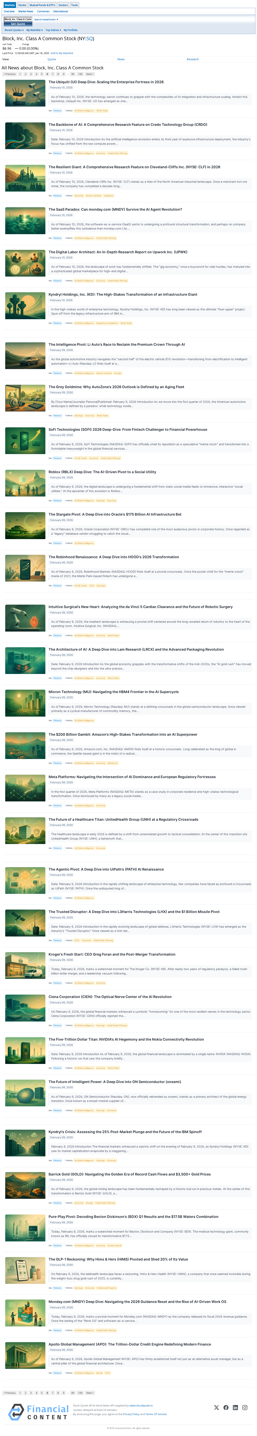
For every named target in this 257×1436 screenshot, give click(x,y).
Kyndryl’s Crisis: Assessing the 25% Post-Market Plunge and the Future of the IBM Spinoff (125, 1132)
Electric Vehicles (93, 196)
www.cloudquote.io (141, 1405)
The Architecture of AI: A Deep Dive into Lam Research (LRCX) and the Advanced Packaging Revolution (136, 649)
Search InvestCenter (45, 19)
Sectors (63, 5)
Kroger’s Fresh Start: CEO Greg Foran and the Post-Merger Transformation (112, 954)
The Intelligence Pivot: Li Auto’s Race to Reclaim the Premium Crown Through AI (117, 344)
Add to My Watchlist (62, 53)
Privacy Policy (131, 1414)
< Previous (9, 74)
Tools (74, 5)
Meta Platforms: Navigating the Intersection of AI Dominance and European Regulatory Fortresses (132, 777)
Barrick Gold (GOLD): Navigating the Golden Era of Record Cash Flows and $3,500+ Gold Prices (130, 1174)
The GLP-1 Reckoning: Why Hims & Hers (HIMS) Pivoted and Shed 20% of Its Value (118, 1259)
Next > (90, 74)
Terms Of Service (156, 1414)
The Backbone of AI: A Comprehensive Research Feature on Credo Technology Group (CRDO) (128, 124)
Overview (9, 11)
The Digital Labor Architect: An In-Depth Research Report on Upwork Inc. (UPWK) (118, 252)
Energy (117, 373)
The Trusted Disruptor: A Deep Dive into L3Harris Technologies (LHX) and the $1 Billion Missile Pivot (134, 912)
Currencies (43, 11)
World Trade (102, 111)
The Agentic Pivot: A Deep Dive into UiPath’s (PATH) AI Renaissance (106, 869)
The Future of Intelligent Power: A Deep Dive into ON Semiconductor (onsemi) (115, 1082)
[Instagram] (245, 1412)
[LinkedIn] (235, 1412)
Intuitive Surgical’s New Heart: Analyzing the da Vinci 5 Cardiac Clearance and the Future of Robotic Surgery (141, 607)
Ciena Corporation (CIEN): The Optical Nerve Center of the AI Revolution (110, 997)
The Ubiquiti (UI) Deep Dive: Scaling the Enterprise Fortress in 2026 (106, 82)
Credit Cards (81, 458)
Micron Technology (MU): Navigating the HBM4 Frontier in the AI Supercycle (114, 692)
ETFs (92, 586)
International (60, 11)
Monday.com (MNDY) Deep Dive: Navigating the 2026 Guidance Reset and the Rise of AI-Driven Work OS (137, 1302)
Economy (101, 153)
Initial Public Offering (117, 153)
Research (193, 59)
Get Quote (18, 24)
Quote (52, 59)
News (121, 59)
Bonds (99, 1373)
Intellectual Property (106, 1288)
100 (80, 74)
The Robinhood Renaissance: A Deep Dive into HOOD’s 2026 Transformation (114, 557)
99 (72, 74)
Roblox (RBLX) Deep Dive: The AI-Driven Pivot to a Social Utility (102, 472)
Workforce (112, 763)
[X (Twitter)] (216, 1412)
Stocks (22, 5)
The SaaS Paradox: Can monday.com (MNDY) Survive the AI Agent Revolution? (115, 209)
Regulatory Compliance (107, 323)
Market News (25, 11)
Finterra (57, 111)
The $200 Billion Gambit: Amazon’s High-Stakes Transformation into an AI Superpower (123, 734)
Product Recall (114, 1245)
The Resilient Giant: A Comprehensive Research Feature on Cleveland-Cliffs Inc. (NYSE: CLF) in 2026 (134, 167)
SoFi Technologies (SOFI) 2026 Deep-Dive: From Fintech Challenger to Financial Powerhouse (128, 429)
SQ (90, 38)
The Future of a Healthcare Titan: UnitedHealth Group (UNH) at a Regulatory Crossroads (123, 819)
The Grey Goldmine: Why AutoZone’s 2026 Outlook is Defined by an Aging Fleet (116, 387)
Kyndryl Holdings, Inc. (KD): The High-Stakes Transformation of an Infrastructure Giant (123, 294)
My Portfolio (71, 30)
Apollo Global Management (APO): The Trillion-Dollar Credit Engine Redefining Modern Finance (130, 1344)
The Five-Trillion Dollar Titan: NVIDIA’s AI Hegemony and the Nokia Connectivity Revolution (126, 1039)
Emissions (108, 196)
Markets (10, 5)
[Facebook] (226, 1412)
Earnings (79, 415)
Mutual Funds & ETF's (42, 5)
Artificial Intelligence (84, 111)
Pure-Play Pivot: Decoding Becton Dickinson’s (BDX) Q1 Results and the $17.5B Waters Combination (133, 1216)
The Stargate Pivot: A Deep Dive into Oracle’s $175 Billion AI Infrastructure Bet (115, 514)
